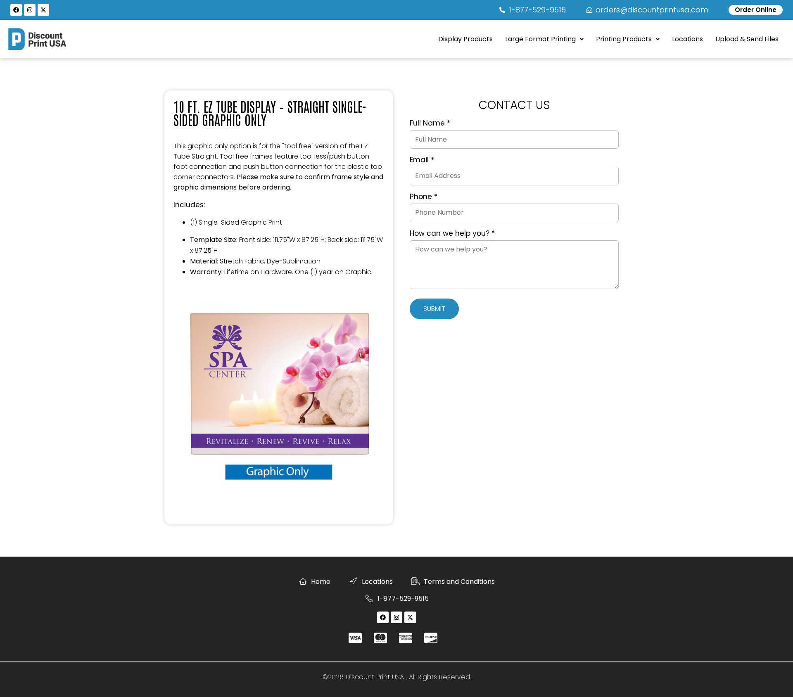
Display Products (465, 39)
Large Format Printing (540, 39)
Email (422, 160)
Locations (687, 39)
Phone (423, 197)
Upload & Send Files (747, 39)
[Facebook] (16, 10)
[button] (544, 39)
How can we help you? (452, 234)
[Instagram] (30, 10)
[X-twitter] (43, 10)
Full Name (430, 123)
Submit (434, 308)
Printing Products (624, 39)
